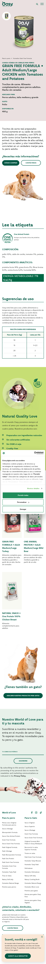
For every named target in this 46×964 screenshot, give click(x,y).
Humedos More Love (32, 887)
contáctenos (12, 928)
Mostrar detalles (33, 488)
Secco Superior (30, 826)
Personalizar (22, 502)
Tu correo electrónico (9, 751)
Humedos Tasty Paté (9, 872)
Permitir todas (23, 495)
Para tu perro (8, 818)
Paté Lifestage (7, 851)
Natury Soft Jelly (7, 879)
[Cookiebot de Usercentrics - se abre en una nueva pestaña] (34, 453)
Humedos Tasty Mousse (33, 861)
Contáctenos (31, 163)
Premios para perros (9, 887)
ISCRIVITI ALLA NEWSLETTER (17, 956)
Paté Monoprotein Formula (11, 855)
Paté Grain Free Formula (10, 862)
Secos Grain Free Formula (11, 844)
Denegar (23, 509)
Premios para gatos (31, 891)
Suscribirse (23, 761)
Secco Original (30, 823)
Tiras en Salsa (6, 876)
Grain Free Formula (8, 840)
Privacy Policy (20, 776)
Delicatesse (29, 868)
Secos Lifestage (7, 829)
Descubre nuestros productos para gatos (23, 696)
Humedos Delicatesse (32, 872)
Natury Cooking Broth (32, 879)
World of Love (9, 812)
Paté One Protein (8, 858)
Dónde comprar (10, 163)
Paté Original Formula (9, 847)
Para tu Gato (31, 818)
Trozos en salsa (30, 853)
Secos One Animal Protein (11, 836)
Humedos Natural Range (10, 883)
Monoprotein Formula (9, 832)
